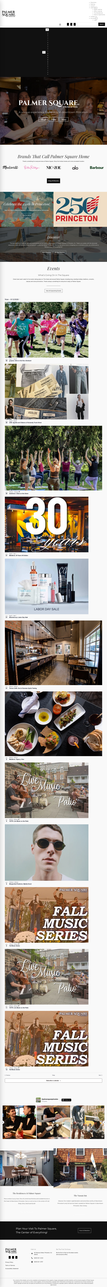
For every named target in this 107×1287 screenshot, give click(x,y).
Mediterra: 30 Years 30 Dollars (18, 555)
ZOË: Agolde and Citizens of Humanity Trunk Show (25, 422)
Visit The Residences (27, 1212)
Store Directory (46, 252)
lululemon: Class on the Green (18, 493)
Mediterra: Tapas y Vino (16, 759)
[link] (60, 24)
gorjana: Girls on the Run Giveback (20, 361)
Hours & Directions (84, 1230)
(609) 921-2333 (38, 1258)
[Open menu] (44, 52)
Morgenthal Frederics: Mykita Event (20, 884)
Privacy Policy (9, 1262)
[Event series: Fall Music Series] (18, 944)
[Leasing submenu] (96, 8)
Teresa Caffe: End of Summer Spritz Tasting (23, 688)
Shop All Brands (53, 181)
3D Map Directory (60, 252)
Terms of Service (10, 1265)
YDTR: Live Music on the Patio (18, 821)
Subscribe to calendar (52, 1080)
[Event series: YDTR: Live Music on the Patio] (18, 819)
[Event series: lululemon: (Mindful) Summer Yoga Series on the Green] (19, 492)
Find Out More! (26, 215)
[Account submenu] (96, 18)
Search (102, 24)
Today (53, 1075)
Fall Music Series (14, 946)
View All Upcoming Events (53, 290)
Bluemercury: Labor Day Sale (18, 617)
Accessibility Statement (11, 1268)
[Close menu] (47, 29)
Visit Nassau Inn (80, 1214)
